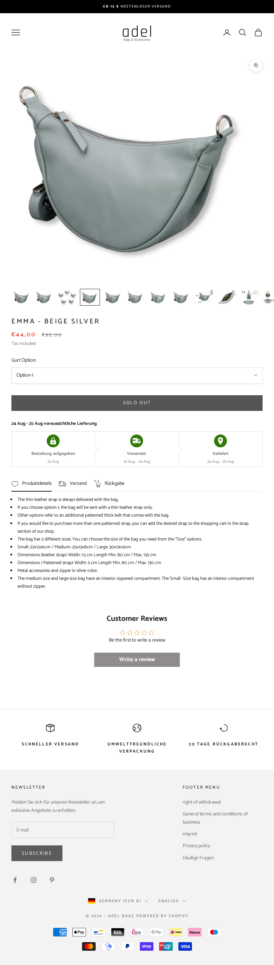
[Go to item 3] (67, 297)
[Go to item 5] (113, 297)
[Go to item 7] (158, 297)
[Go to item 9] (204, 297)
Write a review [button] (137, 659)
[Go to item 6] (136, 297)
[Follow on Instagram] (33, 880)
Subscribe (37, 853)
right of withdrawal (202, 802)
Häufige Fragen (198, 858)
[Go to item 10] (227, 297)
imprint (190, 834)
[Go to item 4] (90, 297)
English (168, 901)
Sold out (137, 403)
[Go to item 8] (181, 297)
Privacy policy (196, 846)
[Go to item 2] (44, 297)
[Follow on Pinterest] (52, 880)
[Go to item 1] (21, 297)
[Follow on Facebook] (15, 880)
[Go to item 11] (250, 297)
